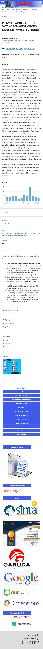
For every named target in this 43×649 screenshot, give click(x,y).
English (5, 327)
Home (4, 7)
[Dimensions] (21, 608)
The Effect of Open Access (18, 302)
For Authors (7, 343)
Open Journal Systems (10, 310)
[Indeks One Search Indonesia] (16, 595)
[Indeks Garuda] (17, 568)
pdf (6, 212)
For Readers (7, 340)
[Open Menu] (2, 2)
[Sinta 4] (21, 517)
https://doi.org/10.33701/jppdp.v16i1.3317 (20, 49)
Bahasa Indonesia (9, 323)
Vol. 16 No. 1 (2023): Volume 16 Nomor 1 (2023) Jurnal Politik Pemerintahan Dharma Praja (19, 11)
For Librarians (7, 347)
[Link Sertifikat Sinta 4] (21, 546)
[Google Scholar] (21, 585)
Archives (11, 7)
